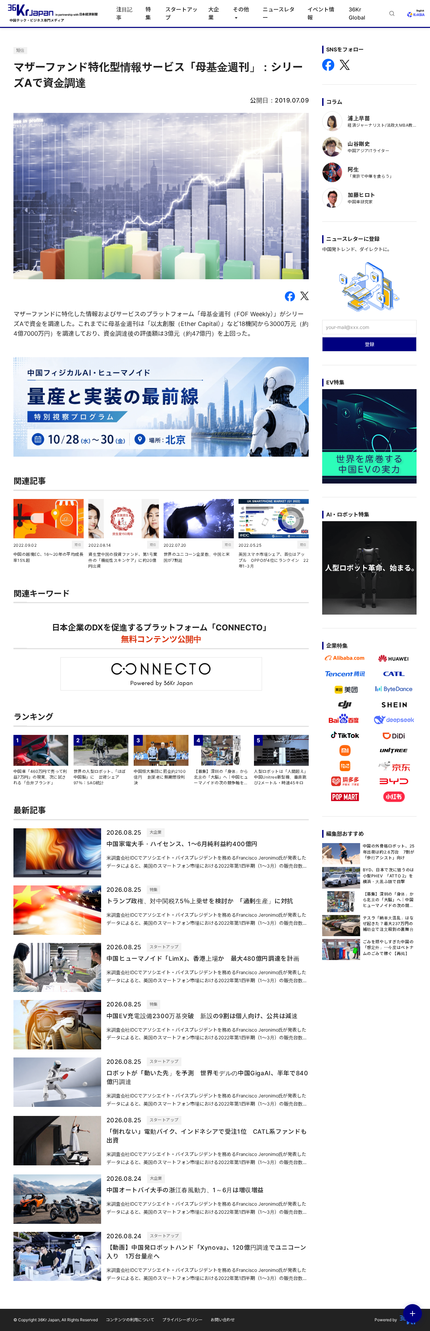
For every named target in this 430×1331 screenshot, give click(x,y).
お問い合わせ (223, 1319)
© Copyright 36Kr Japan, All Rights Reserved (55, 1319)
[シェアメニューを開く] (412, 1313)
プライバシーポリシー (182, 1319)
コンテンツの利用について (130, 1319)
